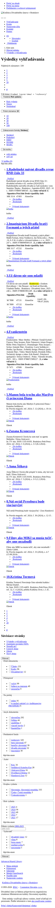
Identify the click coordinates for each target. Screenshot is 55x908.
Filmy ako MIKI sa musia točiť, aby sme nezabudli (29, 539)
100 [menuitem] (8, 125)
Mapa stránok (12, 866)
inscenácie (15, 751)
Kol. (13, 765)
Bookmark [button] (17, 201)
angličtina (15, 723)
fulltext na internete (19, 686)
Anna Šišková (16, 466)
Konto (9, 24)
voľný (13, 683)
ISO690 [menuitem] (9, 142)
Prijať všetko (6, 906)
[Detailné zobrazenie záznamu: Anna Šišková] (10, 491)
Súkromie (10, 871)
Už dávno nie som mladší (24, 275)
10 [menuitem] (7, 116)
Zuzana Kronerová (20, 431)
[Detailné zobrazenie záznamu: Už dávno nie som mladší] (9, 317)
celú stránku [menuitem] (11, 154)
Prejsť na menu (12, 6)
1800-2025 (19, 826)
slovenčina (15, 717)
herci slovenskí (17, 743)
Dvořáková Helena (19, 773)
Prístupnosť (11, 868)
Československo (18, 795)
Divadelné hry (17, 672)
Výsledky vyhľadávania (16, 641)
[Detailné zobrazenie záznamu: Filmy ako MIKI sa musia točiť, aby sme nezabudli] (10, 566)
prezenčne (15, 689)
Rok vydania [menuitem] (11, 101)
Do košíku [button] (17, 199)
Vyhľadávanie (12, 22)
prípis (13, 701)
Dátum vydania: (12, 826)
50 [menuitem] (7, 123)
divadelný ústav (17, 837)
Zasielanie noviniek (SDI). (17, 644)
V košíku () (6, 161)
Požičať (10, 178)
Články (14, 666)
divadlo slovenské (18, 748)
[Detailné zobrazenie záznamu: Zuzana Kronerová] (10, 456)
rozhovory (15, 740)
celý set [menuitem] (9, 156)
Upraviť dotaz (12, 649)
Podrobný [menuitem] (10, 137)
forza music (16, 842)
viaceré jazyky (17, 725)
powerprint (15, 847)
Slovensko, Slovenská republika (24, 790)
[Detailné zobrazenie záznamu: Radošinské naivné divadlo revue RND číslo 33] (9, 209)
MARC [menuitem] (9, 145)
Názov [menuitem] (9, 104)
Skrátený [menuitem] (10, 135)
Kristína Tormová (20, 576)
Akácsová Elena (18, 770)
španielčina (16, 728)
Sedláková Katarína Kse (21, 767)
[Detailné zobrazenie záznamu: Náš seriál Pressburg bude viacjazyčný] (10, 527)
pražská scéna (17, 845)
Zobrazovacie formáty (15, 130)
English (15, 41)
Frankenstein (16, 331)
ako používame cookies (41, 901)
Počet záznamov (10, 111)
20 (7, 82)
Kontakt (9, 29)
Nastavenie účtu (13, 26)
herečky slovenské (19, 745)
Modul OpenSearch (14, 873)
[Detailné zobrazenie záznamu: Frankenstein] (12, 380)
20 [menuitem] (7, 118)
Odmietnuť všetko (29, 906)
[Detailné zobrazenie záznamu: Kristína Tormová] (10, 602)
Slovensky (16, 38)
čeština (14, 720)
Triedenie (11, 97)
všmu (13, 839)
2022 (13, 815)
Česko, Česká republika (21, 792)
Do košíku (6, 149)
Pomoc (9, 31)
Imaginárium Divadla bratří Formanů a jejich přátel (27, 225)
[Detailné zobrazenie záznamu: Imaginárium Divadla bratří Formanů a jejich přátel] (28, 261)
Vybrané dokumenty (20, 206)
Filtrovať (5, 658)
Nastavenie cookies (14, 878)
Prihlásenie (11, 43)
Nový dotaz (11, 653)
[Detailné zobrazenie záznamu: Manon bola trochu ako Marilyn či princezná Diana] (10, 421)
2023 (13, 812)
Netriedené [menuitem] (11, 106)
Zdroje (9, 651)
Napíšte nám (11, 875)
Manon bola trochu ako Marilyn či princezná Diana (29, 396)
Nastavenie (16, 906)
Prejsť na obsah (12, 3)
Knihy (14, 669)
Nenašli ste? (11, 646)
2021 (13, 817)
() (7, 36)
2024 (13, 809)
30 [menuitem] (7, 121)
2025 (13, 807)
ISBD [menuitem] (8, 140)
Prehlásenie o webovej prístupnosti (21, 8)
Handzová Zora (17, 775)
